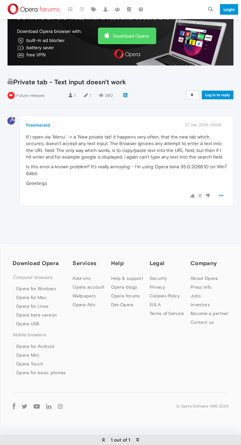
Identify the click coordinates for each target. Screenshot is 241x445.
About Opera (204, 278)
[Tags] (94, 9)
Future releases (30, 95)
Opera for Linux (32, 306)
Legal (157, 263)
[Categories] (70, 9)
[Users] (106, 9)
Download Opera (131, 36)
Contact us (202, 322)
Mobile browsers (29, 335)
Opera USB (28, 323)
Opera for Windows (36, 288)
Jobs (195, 295)
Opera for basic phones (41, 372)
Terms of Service (167, 313)
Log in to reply (217, 95)
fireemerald (38, 125)
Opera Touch (29, 363)
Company (203, 263)
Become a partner (209, 313)
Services (84, 263)
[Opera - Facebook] (14, 406)
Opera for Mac (31, 297)
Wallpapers (84, 295)
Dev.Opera (122, 304)
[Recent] (82, 9)
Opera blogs (124, 287)
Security (158, 278)
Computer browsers (32, 277)
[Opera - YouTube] (36, 406)
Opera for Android (35, 346)
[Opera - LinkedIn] (49, 406)
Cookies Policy (165, 295)
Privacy (157, 287)
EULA (155, 304)
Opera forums (125, 295)
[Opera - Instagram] (60, 406)
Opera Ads (83, 304)
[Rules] (129, 9)
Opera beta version (36, 314)
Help (117, 263)
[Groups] (117, 9)
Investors (200, 304)
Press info (200, 287)
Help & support (127, 278)
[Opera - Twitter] (24, 406)
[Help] (141, 9)
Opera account (88, 287)
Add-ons (81, 278)
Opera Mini (27, 355)
